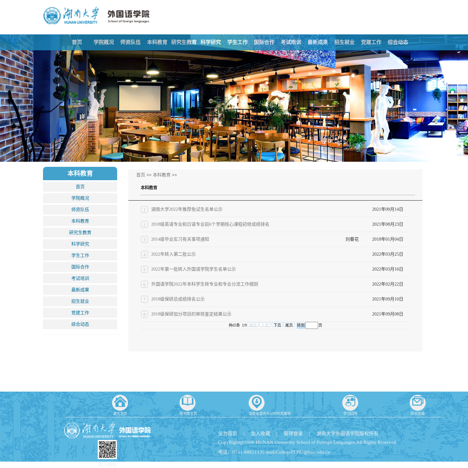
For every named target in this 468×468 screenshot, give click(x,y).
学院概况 (104, 42)
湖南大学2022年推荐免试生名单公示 (187, 209)
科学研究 (211, 42)
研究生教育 (184, 42)
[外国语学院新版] (96, 12)
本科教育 (157, 42)
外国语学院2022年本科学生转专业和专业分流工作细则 (204, 284)
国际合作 (264, 42)
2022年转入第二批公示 (173, 254)
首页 (77, 42)
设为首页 (227, 433)
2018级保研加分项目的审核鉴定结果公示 (191, 314)
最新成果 (318, 42)
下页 (277, 325)
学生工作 (237, 42)
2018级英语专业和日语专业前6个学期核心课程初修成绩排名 (210, 224)
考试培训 (291, 42)
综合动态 (398, 42)
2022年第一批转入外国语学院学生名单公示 (193, 269)
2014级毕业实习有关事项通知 (180, 239)
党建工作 (371, 42)
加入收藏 (260, 433)
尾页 (289, 325)
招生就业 (344, 42)
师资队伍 (130, 42)
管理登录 (293, 433)
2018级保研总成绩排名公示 (178, 299)
